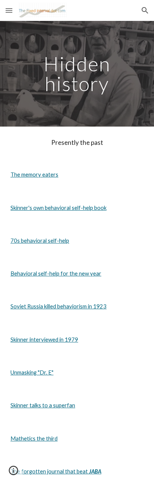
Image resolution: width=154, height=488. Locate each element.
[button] (9, 10)
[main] (77, 74)
